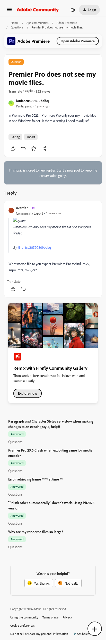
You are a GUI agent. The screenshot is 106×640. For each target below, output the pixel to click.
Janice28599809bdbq (32, 100)
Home (15, 23)
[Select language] (73, 10)
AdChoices (83, 634)
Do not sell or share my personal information (39, 634)
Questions (17, 27)
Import (30, 137)
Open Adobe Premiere (78, 41)
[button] (9, 11)
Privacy (67, 617)
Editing (15, 137)
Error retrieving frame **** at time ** (35, 479)
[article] (53, 249)
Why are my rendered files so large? (35, 531)
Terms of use (50, 617)
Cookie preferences (22, 625)
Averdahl (23, 208)
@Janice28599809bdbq (34, 247)
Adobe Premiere (67, 23)
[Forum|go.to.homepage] (37, 10)
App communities (37, 23)
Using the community (24, 617)
